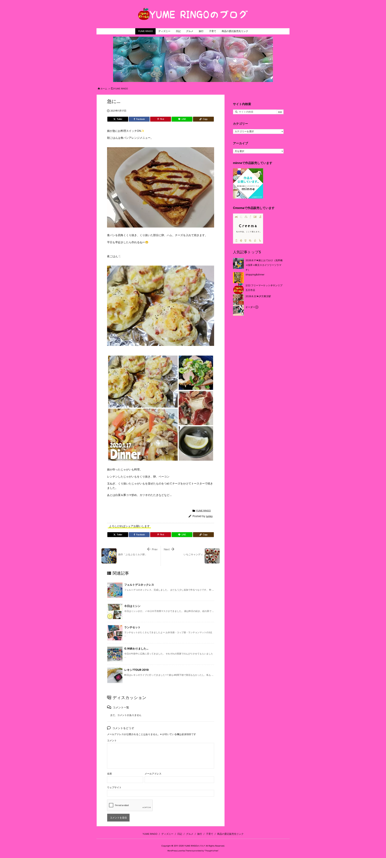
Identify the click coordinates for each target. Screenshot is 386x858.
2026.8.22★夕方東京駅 (258, 296)
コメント (112, 740)
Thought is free (211, 851)
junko (209, 516)
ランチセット (132, 627)
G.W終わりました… (136, 648)
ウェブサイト (114, 787)
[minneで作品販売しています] (248, 183)
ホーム (103, 88)
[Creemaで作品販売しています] (248, 228)
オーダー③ (251, 307)
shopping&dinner (254, 274)
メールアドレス (153, 773)
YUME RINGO (121, 88)
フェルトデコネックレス (139, 584)
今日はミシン (132, 606)
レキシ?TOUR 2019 (137, 669)
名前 (109, 773)
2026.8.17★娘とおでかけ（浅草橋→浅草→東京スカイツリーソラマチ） (264, 265)
